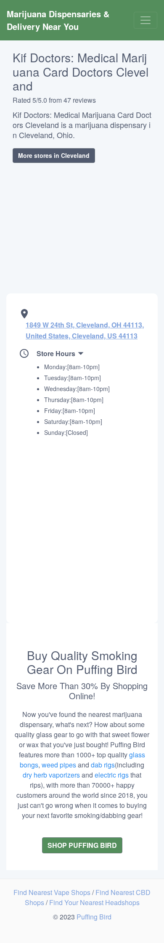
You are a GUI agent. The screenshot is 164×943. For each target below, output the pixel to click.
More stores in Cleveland (54, 155)
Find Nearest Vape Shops (52, 892)
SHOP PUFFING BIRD (82, 845)
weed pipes (59, 765)
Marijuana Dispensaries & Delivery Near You (59, 20)
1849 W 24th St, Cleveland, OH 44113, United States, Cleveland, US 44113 (85, 330)
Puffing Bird (94, 917)
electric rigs (112, 775)
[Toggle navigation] (145, 20)
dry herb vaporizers (51, 775)
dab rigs (103, 765)
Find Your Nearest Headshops (94, 902)
